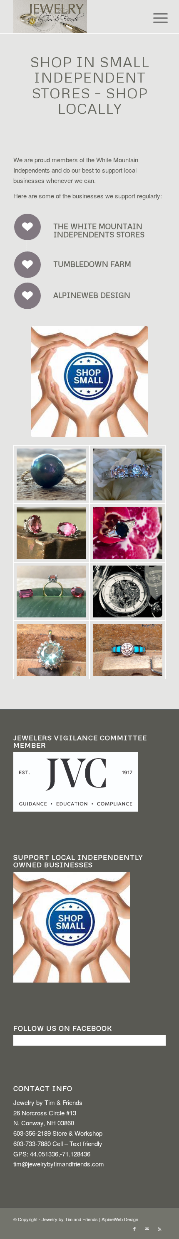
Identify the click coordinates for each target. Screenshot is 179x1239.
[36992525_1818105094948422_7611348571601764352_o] (51, 474)
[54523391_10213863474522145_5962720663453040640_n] (128, 591)
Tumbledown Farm (92, 263)
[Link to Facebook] (134, 1228)
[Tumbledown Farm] (27, 264)
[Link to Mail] (147, 1228)
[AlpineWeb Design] (27, 296)
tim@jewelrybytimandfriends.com (58, 1163)
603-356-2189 (32, 1133)
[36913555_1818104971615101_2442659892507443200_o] (51, 533)
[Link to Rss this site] (159, 1228)
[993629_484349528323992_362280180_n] (51, 650)
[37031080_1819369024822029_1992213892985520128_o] (51, 591)
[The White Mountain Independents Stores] (27, 227)
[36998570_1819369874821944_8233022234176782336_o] (128, 474)
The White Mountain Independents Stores (98, 230)
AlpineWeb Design (91, 295)
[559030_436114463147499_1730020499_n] (128, 650)
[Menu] (154, 17)
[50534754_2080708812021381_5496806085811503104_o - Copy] (128, 533)
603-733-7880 (32, 1143)
